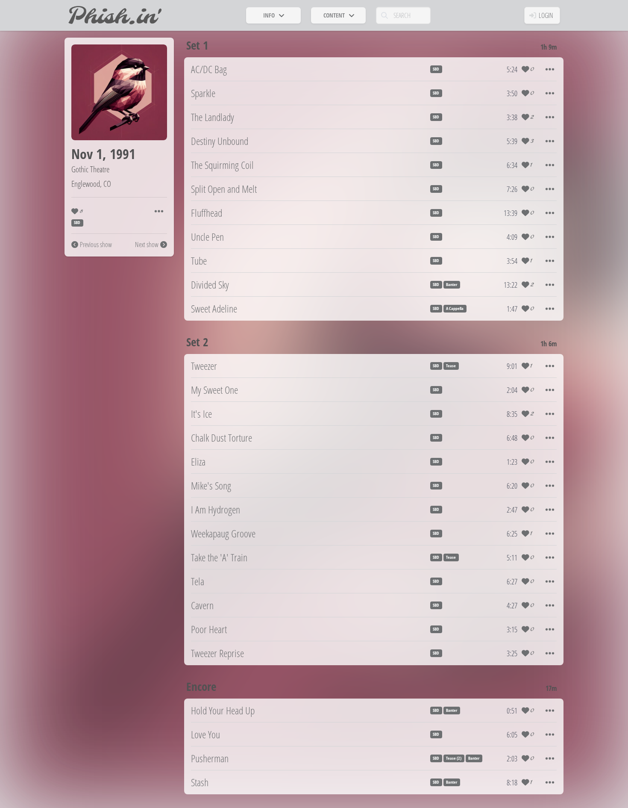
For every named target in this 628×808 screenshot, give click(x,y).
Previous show (96, 244)
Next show (146, 244)
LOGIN (546, 15)
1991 (122, 153)
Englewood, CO (91, 183)
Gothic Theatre (90, 169)
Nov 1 (87, 153)
